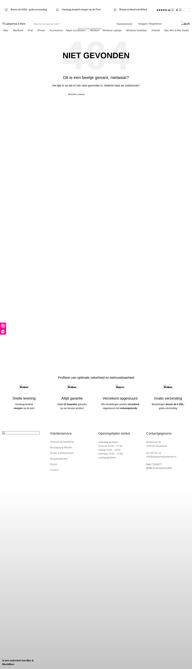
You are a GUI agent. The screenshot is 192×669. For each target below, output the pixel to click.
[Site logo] (14, 24)
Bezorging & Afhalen (61, 447)
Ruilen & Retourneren (62, 453)
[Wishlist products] (166, 24)
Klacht (53, 464)
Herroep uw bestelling (62, 442)
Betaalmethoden (59, 459)
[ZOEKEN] (107, 23)
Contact (54, 470)
